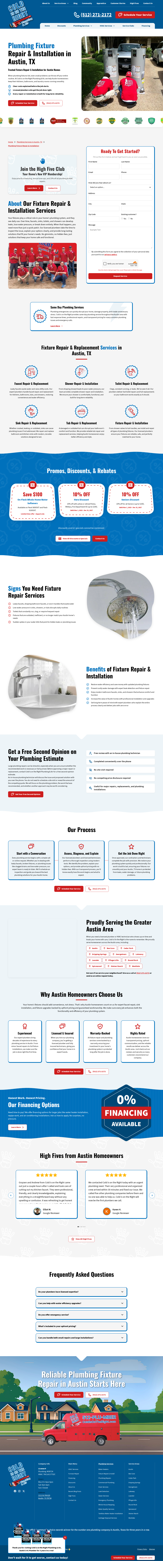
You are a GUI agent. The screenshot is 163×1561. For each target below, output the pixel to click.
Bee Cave (132, 1474)
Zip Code (92, 214)
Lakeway (132, 1491)
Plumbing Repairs (104, 1478)
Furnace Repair (73, 1474)
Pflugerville (133, 1500)
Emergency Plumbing (106, 1500)
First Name (92, 162)
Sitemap (152, 1549)
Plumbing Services (105, 1464)
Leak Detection (103, 1491)
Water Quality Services (106, 1509)
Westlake (132, 1518)
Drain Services (103, 1487)
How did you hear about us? (99, 183)
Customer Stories (118, 3)
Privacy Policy (142, 1549)
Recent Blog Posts (74, 1491)
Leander (131, 1496)
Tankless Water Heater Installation (110, 1513)
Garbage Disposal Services (107, 1518)
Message (91, 225)
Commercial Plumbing (106, 1482)
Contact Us (147, 3)
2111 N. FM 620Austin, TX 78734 (44, 1497)
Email (90, 172)
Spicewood (132, 1509)
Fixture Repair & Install (106, 1474)
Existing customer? (129, 214)
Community (87, 3)
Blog (75, 3)
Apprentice (101, 3)
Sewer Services (103, 1496)
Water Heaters (103, 1469)
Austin (131, 1469)
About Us (46, 3)
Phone (123, 172)
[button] (82, 25)
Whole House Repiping (106, 1505)
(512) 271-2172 (142, 973)
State (123, 204)
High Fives (134, 3)
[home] (20, 14)
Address (91, 193)
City (90, 204)
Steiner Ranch (133, 1513)
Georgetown (133, 1487)
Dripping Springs (134, 1482)
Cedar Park (132, 1478)
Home (47, 26)
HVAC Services (73, 1469)
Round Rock (133, 1505)
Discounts (61, 26)
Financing (146, 26)
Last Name (125, 162)
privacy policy (111, 254)
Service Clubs (128, 26)
